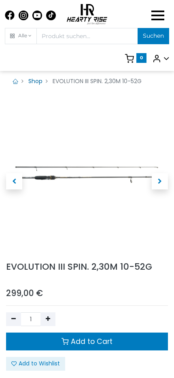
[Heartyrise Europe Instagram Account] (23, 15)
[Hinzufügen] (47, 319)
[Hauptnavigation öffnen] (157, 15)
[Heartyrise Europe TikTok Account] (51, 15)
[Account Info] (160, 58)
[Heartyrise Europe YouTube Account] (37, 15)
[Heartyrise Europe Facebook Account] (10, 15)
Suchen (153, 35)
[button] (21, 36)
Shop (35, 81)
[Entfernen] (13, 319)
